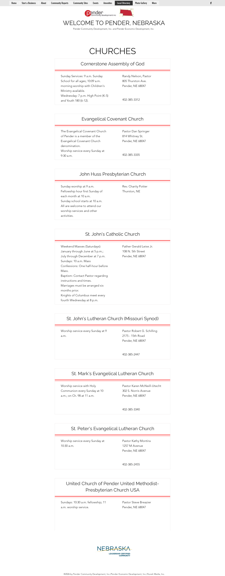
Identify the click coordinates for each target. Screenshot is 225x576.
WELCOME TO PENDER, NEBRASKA (114, 22)
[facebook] (210, 3)
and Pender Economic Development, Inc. (133, 28)
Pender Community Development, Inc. (93, 28)
